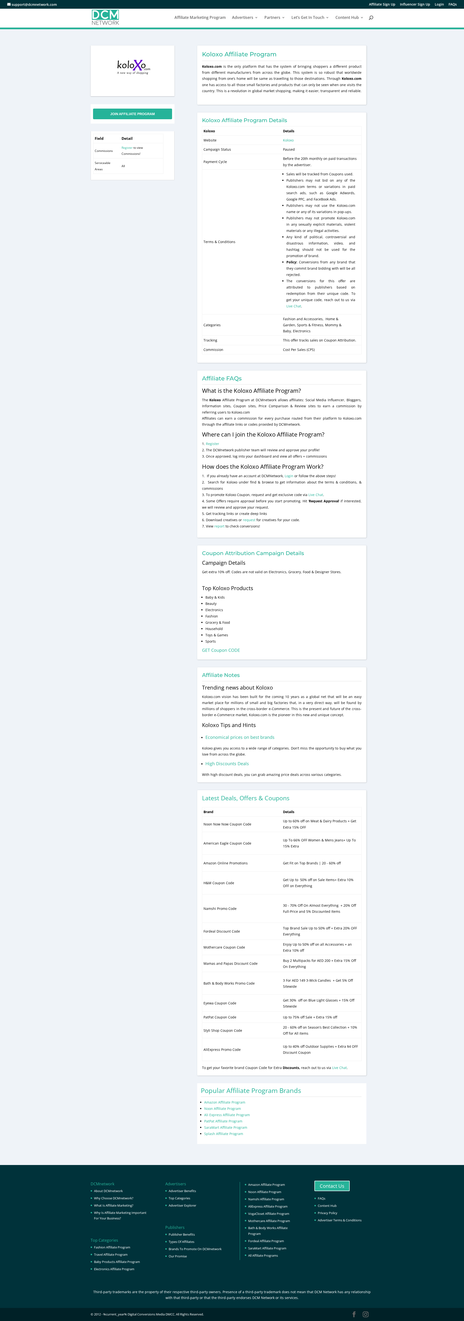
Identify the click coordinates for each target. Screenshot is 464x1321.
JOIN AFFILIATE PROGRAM (132, 114)
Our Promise (178, 1256)
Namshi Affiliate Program (266, 1199)
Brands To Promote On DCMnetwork (195, 1249)
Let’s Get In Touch (307, 18)
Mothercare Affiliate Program (269, 1221)
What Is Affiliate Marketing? (113, 1205)
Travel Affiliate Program (111, 1254)
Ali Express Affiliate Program (227, 1115)
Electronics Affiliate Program (114, 1269)
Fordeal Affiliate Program (266, 1241)
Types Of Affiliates (181, 1241)
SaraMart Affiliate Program (225, 1127)
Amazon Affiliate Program (224, 1102)
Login (439, 5)
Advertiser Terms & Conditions (340, 1220)
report (219, 526)
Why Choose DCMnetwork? (113, 1198)
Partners (272, 18)
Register (127, 148)
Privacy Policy (327, 1213)
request (249, 520)
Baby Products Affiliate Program (117, 1262)
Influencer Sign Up (415, 5)
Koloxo (288, 140)
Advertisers (242, 18)
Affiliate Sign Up (382, 5)
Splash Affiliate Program (223, 1133)
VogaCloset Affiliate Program (268, 1213)
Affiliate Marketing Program (200, 18)
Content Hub (347, 18)
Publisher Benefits (182, 1234)
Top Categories (179, 1198)
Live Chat (293, 306)
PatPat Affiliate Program (223, 1121)
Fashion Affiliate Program (112, 1247)
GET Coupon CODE (221, 650)
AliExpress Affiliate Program (268, 1206)
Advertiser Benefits (182, 1191)
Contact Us (332, 1186)
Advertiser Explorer (182, 1205)
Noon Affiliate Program (222, 1108)
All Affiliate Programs (263, 1255)
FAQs (453, 5)
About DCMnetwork (108, 1191)
